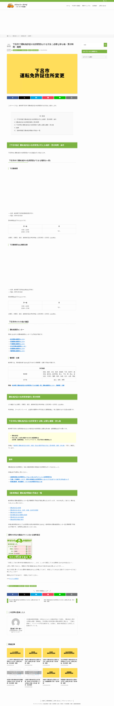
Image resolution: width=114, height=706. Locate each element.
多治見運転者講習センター (18, 346)
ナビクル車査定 (14, 578)
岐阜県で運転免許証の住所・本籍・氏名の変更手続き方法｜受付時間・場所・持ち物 (39, 445)
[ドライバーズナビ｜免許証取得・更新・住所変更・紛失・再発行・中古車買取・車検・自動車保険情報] (18, 5)
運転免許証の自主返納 (17, 517)
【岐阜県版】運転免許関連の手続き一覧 (28, 130)
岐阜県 (29, 50)
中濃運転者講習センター (17, 344)
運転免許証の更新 (15, 508)
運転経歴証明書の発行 (17, 519)
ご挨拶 (43, 700)
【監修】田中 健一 (16, 628)
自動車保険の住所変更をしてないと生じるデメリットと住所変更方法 (31, 477)
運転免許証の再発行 (16, 512)
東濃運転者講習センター (17, 348)
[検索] (106, 1)
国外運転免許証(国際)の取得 (18, 515)
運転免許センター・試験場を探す (20, 50)
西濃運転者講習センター (17, 341)
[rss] (104, 1)
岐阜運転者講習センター (17, 339)
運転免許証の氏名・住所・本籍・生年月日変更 (24, 510)
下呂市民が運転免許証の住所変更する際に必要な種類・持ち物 (35, 125)
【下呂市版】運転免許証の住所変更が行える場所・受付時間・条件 (36, 119)
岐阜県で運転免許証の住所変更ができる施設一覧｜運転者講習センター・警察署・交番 (38, 385)
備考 (17, 127)
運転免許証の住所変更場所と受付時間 (27, 122)
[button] (12, 97)
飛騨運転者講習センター (17, 351)
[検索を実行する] (105, 45)
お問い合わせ (56, 700)
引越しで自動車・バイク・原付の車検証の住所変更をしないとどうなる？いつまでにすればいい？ (39, 479)
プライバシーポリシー (67, 700)
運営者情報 (49, 700)
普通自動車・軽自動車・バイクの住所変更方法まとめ (26, 481)
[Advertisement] (57, 22)
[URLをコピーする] (71, 97)
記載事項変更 (35, 50)
